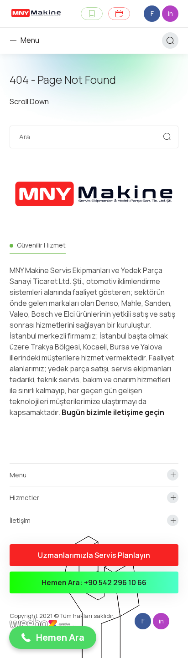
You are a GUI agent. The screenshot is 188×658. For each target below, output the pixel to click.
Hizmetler (24, 497)
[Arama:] (94, 137)
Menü (18, 475)
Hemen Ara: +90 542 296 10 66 (94, 582)
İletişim (20, 520)
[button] (52, 637)
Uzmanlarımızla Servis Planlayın (94, 555)
